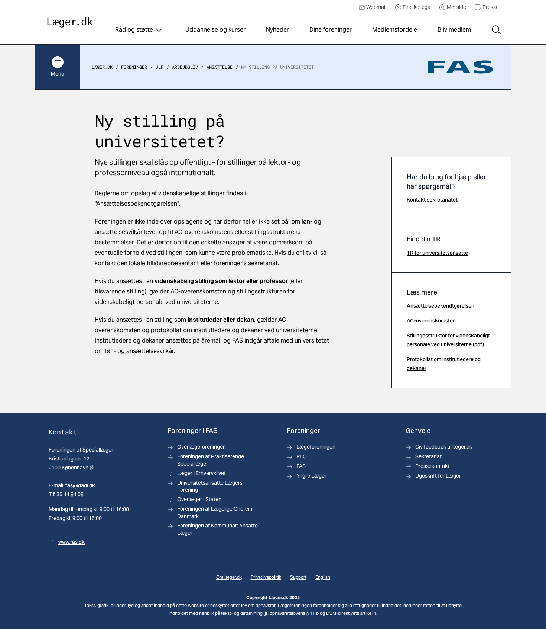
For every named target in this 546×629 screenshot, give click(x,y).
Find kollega (416, 7)
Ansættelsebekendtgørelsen (440, 305)
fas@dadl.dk (80, 485)
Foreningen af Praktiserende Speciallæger (210, 460)
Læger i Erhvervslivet (201, 473)
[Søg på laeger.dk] (496, 30)
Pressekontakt (432, 466)
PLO (301, 456)
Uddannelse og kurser (215, 29)
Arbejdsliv (185, 67)
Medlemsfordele (394, 29)
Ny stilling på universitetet (277, 67)
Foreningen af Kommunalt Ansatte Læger (217, 529)
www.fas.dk (71, 542)
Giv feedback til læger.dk (443, 446)
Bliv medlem (454, 29)
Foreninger (134, 67)
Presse (490, 7)
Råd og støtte (134, 29)
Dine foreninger (330, 29)
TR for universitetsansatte (437, 253)
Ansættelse (220, 67)
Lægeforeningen (315, 446)
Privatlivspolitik (266, 577)
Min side (456, 7)
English (322, 577)
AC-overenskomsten (431, 320)
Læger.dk (102, 67)
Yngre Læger (311, 475)
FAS (301, 466)
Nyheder (277, 29)
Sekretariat (428, 456)
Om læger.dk (229, 577)
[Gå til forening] (460, 67)
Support (298, 577)
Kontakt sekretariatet (432, 199)
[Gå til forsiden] (70, 22)
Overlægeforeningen (201, 446)
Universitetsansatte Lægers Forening (210, 486)
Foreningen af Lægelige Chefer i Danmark (214, 512)
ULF (159, 67)
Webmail (376, 7)
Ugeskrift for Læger (438, 475)
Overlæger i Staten (199, 499)
